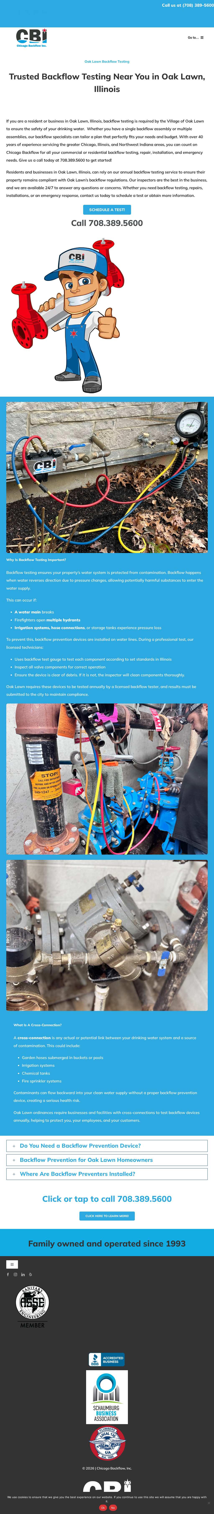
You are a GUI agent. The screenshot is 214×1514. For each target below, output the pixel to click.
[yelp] (30, 1274)
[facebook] (19, 12)
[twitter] (27, 12)
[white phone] (31, 29)
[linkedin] (44, 12)
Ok (103, 1507)
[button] (107, 1145)
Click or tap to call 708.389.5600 (107, 1198)
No (113, 1507)
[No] (209, 1503)
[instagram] (36, 12)
